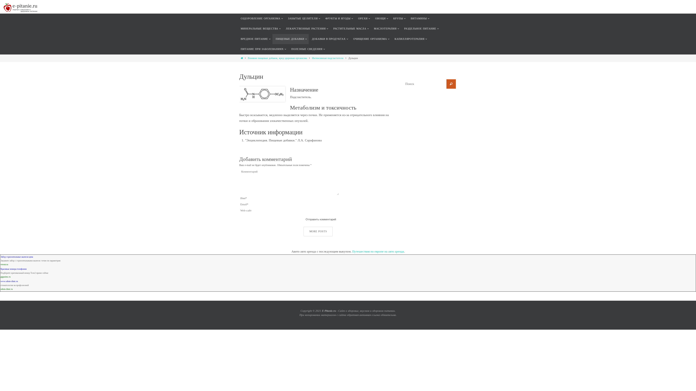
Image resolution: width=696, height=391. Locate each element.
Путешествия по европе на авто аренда (378, 251)
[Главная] (242, 58)
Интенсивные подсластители (327, 58)
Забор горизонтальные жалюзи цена (17, 257)
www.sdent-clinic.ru (9, 281)
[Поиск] (451, 84)
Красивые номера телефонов (14, 269)
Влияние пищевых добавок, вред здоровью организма (277, 58)
